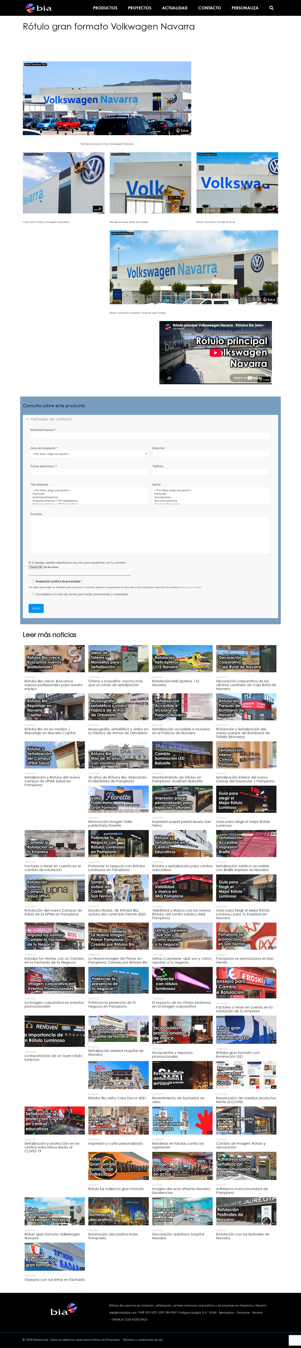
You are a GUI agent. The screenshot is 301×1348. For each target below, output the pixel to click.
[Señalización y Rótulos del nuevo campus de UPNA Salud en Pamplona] (55, 754)
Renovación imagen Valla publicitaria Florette (110, 824)
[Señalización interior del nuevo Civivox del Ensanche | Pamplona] (246, 754)
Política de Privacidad (105, 1339)
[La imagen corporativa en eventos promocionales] (55, 980)
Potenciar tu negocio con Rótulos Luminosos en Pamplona (116, 868)
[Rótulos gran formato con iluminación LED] (246, 1030)
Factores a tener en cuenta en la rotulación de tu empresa (244, 1009)
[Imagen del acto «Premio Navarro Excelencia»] (182, 1166)
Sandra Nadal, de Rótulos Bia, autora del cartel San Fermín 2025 (117, 912)
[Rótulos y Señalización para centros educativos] (182, 843)
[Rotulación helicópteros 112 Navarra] (182, 658)
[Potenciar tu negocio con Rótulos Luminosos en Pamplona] (118, 843)
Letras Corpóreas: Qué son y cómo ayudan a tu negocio (181, 960)
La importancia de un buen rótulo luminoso (53, 1058)
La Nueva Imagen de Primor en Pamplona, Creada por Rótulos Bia (118, 960)
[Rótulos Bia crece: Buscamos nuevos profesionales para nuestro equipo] (55, 658)
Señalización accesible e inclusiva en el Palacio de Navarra (181, 731)
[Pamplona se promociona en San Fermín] (246, 936)
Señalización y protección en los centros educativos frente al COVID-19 (52, 1147)
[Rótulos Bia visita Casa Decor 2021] (118, 1075)
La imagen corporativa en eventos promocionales (54, 1004)
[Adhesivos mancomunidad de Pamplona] (246, 1166)
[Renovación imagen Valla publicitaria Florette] (118, 799)
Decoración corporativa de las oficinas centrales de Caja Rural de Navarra (246, 685)
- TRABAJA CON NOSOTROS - (129, 1319)
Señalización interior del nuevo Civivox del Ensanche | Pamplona (245, 779)
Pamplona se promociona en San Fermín (244, 960)
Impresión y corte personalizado (115, 1143)
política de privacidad (190, 587)
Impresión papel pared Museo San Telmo (181, 824)
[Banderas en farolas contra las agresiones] (182, 1120)
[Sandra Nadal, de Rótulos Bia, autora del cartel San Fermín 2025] (118, 888)
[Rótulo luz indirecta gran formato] (118, 1166)
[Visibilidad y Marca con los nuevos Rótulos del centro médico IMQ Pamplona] (182, 888)
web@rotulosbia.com (123, 1312)
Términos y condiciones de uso (143, 1339)
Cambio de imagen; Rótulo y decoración (241, 1145)
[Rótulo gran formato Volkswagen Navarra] (55, 1211)
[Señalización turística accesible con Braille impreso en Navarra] (246, 843)
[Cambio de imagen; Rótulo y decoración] (246, 1120)
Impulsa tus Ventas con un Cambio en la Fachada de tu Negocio (54, 960)
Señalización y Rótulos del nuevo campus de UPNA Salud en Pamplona (52, 781)
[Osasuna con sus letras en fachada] (55, 1257)
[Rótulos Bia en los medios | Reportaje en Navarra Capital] (55, 706)
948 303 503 (148, 1312)
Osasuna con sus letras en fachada (55, 1280)
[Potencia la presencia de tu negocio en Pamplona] (118, 980)
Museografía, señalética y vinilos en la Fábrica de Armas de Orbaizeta (118, 731)
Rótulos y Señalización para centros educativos (182, 868)
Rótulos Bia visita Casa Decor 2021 (117, 1098)
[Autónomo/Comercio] (88, 497)
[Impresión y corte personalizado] (118, 1120)
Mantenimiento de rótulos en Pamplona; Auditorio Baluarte (177, 779)
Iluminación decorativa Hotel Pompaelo (113, 1236)
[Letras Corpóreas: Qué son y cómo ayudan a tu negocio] (182, 936)
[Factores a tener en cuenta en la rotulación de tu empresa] (246, 982)
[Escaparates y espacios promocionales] (182, 1030)
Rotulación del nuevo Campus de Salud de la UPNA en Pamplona (53, 912)
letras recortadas (183, 48)
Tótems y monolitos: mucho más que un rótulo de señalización (115, 683)
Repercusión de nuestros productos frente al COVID (246, 1100)
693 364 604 (168, 1312)
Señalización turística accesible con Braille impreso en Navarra (242, 868)
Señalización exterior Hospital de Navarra (116, 1053)
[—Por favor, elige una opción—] (88, 490)
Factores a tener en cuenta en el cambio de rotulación (53, 868)
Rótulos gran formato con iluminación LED (238, 1055)
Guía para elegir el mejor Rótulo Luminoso (243, 824)
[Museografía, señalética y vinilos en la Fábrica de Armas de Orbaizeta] (118, 706)
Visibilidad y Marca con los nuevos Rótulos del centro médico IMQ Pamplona (181, 914)
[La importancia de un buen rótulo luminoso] (55, 1031)
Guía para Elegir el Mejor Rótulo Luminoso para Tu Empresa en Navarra (243, 914)
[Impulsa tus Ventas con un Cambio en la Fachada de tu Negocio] (55, 936)
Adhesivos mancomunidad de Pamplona (242, 1191)
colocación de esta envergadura (244, 97)
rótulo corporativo (120, 40)
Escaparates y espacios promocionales (172, 1055)
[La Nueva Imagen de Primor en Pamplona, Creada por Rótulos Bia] (118, 936)
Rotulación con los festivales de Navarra (242, 1236)
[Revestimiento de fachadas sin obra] (182, 1075)
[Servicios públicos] (210, 500)
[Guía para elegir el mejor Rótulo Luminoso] (246, 799)
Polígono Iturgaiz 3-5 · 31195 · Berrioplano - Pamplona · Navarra (221, 1312)
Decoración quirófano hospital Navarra (178, 1236)
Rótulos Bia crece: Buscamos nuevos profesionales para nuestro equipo (54, 685)
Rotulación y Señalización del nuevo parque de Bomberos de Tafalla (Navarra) (243, 733)
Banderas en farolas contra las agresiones (178, 1145)
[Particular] (88, 494)
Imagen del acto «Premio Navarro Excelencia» (181, 1191)
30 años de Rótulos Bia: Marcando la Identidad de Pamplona (117, 779)
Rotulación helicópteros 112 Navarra (175, 683)
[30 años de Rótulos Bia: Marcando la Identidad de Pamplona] (118, 754)
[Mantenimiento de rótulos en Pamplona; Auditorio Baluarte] (182, 754)
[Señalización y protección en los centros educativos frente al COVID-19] (55, 1120)
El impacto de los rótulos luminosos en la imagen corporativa (181, 1004)
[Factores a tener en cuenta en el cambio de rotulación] (55, 843)
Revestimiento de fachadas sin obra (178, 1100)
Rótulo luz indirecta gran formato (116, 1189)
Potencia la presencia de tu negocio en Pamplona (112, 1004)
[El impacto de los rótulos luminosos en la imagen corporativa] (182, 980)
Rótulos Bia (204, 75)
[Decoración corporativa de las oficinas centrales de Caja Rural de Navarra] (246, 658)
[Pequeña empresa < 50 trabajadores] (88, 500)
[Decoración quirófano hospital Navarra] (182, 1211)
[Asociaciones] (210, 497)
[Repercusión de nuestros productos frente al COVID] (246, 1075)
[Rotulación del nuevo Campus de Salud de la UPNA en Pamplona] (55, 888)
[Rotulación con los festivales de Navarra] (246, 1211)
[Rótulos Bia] (39, 8)
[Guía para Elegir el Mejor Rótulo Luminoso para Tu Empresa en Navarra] (246, 888)
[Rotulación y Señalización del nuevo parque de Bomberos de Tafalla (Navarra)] (246, 706)
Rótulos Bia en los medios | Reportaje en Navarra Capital (50, 731)
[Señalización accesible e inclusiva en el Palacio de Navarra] (182, 706)
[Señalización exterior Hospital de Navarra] (118, 1029)
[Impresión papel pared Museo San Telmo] (182, 799)
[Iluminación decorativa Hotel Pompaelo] (118, 1211)
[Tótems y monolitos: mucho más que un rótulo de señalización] (118, 658)
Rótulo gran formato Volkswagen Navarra (52, 1236)
